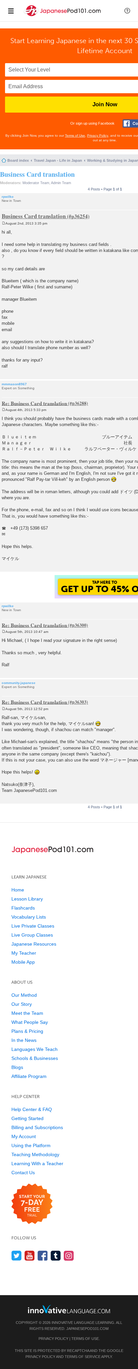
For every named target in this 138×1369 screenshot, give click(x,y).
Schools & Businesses (34, 1058)
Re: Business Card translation (34, 403)
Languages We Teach (34, 1049)
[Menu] (10, 10)
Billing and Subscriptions (37, 1127)
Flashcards (23, 908)
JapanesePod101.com (87, 1329)
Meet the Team (27, 1013)
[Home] (63, 16)
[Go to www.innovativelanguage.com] (69, 1309)
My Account (23, 1136)
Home (17, 890)
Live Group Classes (32, 935)
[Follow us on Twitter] (16, 1255)
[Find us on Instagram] (69, 1255)
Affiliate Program (29, 1076)
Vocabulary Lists (28, 917)
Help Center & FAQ (31, 1109)
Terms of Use (75, 135)
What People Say (29, 1022)
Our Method (24, 995)
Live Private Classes (32, 926)
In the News (24, 1040)
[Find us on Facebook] (43, 1255)
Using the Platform (31, 1145)
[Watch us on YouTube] (29, 1255)
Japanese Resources (33, 944)
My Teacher (23, 953)
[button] (127, 10)
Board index (18, 160)
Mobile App (23, 962)
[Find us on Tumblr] (56, 1255)
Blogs (17, 1067)
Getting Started (27, 1118)
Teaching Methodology (35, 1154)
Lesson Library (27, 899)
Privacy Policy (97, 135)
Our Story (21, 1004)
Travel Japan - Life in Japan (58, 160)
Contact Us (23, 1172)
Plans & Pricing (27, 1031)
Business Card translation (37, 174)
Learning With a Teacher (37, 1163)
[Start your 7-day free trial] (32, 1204)
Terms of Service (82, 1357)
